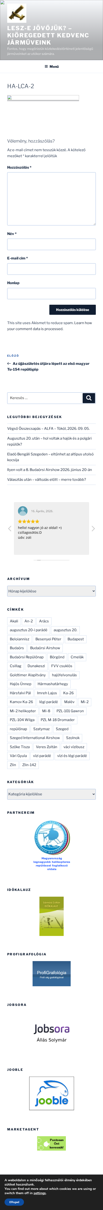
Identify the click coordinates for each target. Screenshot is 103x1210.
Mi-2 (85, 702)
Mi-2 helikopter (23, 711)
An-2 (28, 621)
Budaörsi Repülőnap (27, 657)
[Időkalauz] (51, 916)
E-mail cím (17, 258)
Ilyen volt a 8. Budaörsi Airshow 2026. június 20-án (49, 470)
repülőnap (18, 729)
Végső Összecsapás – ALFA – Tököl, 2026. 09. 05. (48, 428)
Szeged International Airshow (35, 738)
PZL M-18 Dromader (58, 720)
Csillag (15, 666)
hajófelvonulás (64, 675)
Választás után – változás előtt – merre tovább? (46, 479)
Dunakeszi (36, 666)
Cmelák (77, 657)
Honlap (13, 283)
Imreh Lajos (47, 693)
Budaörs (17, 648)
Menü (54, 66)
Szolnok (73, 738)
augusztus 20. (65, 630)
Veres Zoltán (46, 747)
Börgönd (57, 657)
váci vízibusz (73, 747)
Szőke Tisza (20, 747)
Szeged (62, 729)
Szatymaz (41, 729)
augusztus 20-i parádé (28, 630)
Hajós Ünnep (20, 684)
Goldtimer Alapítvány (28, 675)
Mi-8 (46, 711)
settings (40, 1193)
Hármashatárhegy (53, 684)
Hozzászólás (19, 167)
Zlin (13, 765)
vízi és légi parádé (72, 756)
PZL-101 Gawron (70, 711)
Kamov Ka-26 (21, 702)
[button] (93, 530)
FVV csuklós (61, 666)
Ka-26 (68, 693)
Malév (69, 702)
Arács (44, 621)
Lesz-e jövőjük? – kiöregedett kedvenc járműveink (48, 35)
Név (12, 234)
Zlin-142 (29, 765)
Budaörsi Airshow (45, 648)
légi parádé (48, 702)
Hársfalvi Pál (20, 693)
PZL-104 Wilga (22, 720)
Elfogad (14, 1202)
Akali (14, 621)
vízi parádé (42, 756)
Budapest (76, 639)
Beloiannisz (19, 639)
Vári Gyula (18, 756)
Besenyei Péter (48, 639)
